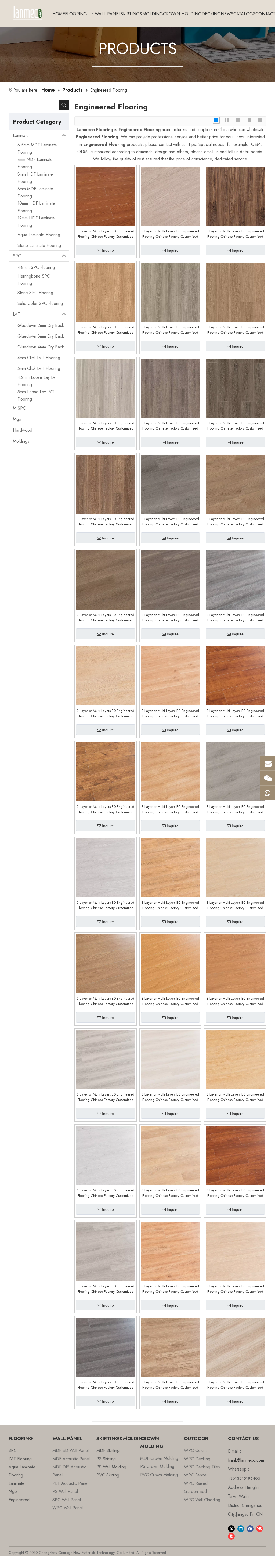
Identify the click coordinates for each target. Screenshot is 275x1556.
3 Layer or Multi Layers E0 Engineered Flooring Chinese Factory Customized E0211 (170, 1384)
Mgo (17, 419)
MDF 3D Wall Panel (70, 1450)
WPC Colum (195, 1450)
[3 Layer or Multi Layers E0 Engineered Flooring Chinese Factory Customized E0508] (105, 867)
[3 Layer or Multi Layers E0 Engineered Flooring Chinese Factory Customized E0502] (170, 963)
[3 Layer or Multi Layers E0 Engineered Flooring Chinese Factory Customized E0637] (170, 291)
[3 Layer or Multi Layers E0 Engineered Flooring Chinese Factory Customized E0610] (105, 579)
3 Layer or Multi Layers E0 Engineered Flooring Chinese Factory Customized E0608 (235, 617)
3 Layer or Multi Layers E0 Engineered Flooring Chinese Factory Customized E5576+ (170, 234)
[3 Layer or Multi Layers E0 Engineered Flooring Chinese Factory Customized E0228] (105, 1059)
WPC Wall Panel (67, 1508)
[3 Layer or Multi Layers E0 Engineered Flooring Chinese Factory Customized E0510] (235, 771)
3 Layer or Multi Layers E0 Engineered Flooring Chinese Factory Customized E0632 (235, 425)
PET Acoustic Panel (70, 1483)
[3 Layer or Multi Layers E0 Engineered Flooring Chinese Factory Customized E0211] (170, 1346)
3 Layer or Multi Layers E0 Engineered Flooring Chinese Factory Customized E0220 (170, 1097)
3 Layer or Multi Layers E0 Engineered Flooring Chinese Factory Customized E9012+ (235, 1384)
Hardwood (22, 430)
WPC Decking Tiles (202, 1467)
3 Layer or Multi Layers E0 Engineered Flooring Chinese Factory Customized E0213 (235, 1289)
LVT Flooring (20, 1459)
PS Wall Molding (111, 1467)
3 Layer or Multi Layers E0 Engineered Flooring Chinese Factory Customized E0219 (235, 1097)
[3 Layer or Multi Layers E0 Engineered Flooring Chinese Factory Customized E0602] (105, 771)
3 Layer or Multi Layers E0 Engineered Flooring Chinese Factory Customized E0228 (105, 1097)
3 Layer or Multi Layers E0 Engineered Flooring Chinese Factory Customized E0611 (235, 521)
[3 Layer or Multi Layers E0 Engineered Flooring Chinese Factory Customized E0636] (235, 291)
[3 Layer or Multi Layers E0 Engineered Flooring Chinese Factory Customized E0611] (235, 483)
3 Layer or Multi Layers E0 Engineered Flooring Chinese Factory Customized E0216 (105, 1289)
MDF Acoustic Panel (71, 1459)
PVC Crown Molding (159, 1475)
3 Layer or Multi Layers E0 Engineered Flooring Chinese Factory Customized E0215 (170, 1289)
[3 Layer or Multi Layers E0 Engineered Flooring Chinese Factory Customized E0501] (235, 963)
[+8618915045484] (268, 778)
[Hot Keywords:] (64, 105)
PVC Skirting (107, 1475)
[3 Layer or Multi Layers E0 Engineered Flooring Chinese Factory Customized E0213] (235, 1251)
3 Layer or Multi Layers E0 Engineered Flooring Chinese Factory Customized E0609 (170, 617)
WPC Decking (197, 1459)
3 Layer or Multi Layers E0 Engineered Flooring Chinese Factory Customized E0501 (235, 1001)
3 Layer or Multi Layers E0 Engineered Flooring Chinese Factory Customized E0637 (170, 330)
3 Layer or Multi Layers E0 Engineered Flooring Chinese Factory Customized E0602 (105, 809)
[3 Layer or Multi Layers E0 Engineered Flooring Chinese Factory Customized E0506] (170, 867)
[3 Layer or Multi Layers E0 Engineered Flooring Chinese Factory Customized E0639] (235, 196)
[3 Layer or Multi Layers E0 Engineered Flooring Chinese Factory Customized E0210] (170, 1155)
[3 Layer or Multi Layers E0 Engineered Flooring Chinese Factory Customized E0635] (105, 387)
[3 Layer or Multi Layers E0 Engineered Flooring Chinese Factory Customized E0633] (170, 387)
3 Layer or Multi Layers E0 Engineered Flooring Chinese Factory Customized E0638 (105, 330)
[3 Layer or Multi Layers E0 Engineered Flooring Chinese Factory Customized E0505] (235, 867)
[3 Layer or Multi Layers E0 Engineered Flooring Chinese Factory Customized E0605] (235, 675)
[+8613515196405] (268, 793)
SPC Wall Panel (66, 1500)
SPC (17, 256)
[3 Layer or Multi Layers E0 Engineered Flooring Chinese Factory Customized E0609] (170, 579)
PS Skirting (106, 1459)
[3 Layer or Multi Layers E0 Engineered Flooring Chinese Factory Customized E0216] (105, 1251)
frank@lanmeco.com (246, 1460)
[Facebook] (250, 1528)
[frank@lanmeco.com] (268, 763)
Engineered (19, 1500)
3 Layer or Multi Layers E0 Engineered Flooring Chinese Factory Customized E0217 (235, 1193)
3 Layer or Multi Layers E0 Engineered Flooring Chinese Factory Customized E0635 (105, 425)
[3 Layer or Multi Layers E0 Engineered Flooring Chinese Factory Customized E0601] (170, 771)
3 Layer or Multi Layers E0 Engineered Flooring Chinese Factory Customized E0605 (235, 713)
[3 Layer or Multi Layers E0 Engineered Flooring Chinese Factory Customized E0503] (105, 963)
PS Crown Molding (157, 1466)
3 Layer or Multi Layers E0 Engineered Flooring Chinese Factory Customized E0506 (170, 905)
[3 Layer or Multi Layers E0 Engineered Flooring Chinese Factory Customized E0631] (105, 483)
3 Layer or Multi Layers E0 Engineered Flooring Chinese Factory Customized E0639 (235, 234)
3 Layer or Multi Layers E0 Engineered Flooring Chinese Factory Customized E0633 (170, 425)
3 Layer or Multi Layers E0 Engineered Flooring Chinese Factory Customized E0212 (105, 1384)
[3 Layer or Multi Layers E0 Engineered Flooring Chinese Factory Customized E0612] (170, 483)
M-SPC (19, 408)
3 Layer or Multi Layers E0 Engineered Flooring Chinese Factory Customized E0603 (170, 713)
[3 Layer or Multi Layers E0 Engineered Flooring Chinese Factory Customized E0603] (170, 675)
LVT (16, 314)
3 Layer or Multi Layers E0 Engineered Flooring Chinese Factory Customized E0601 (170, 809)
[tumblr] (231, 1536)
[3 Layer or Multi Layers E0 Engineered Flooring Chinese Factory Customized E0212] (105, 1346)
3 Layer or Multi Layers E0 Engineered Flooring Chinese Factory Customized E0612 (170, 521)
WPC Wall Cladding (202, 1500)
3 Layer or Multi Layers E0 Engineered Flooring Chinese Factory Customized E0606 (105, 713)
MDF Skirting (108, 1450)
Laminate (21, 135)
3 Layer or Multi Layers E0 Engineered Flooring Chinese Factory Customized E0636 (235, 330)
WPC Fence (195, 1475)
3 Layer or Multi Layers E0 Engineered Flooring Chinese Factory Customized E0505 (235, 905)
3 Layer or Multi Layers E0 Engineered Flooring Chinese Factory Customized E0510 (235, 809)
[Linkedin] (240, 1528)
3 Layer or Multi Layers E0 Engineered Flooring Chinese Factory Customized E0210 (170, 1193)
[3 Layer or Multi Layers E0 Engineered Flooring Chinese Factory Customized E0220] (170, 1059)
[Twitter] (231, 1528)
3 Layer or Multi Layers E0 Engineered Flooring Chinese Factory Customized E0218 (105, 1193)
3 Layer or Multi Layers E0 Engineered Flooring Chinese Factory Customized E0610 (105, 617)
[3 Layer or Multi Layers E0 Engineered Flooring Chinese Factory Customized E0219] (235, 1059)
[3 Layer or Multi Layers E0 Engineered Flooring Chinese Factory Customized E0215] (170, 1251)
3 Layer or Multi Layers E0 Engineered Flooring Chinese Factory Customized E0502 (170, 1001)
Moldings (21, 441)
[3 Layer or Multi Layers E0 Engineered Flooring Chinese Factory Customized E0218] (105, 1155)
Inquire (108, 250)
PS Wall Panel (65, 1491)
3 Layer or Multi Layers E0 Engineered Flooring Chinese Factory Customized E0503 (105, 1001)
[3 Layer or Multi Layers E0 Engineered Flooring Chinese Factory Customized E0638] (105, 291)
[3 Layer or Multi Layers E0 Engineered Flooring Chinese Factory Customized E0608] (235, 579)
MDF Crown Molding (159, 1458)
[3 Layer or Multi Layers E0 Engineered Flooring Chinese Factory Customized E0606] (105, 675)
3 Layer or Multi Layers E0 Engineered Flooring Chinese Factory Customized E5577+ (105, 234)
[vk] (259, 1528)
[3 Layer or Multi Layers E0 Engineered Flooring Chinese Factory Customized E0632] (235, 387)
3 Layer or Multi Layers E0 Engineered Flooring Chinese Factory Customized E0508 (105, 905)
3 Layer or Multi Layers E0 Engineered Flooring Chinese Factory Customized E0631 (105, 521)
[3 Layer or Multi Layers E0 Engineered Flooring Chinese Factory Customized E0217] (235, 1155)
